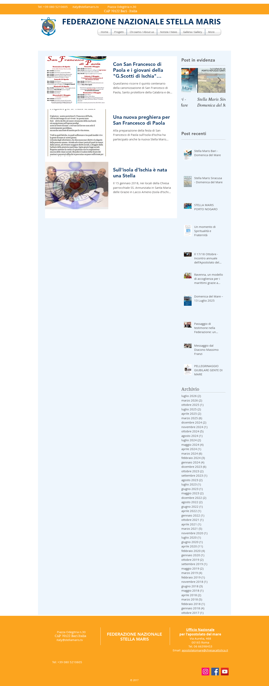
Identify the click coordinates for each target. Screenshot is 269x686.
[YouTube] (225, 671)
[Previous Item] (187, 80)
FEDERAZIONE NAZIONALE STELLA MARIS (134, 637)
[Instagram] (205, 671)
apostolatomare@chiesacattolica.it (205, 650)
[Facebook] (215, 671)
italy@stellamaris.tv (85, 7)
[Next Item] (219, 80)
